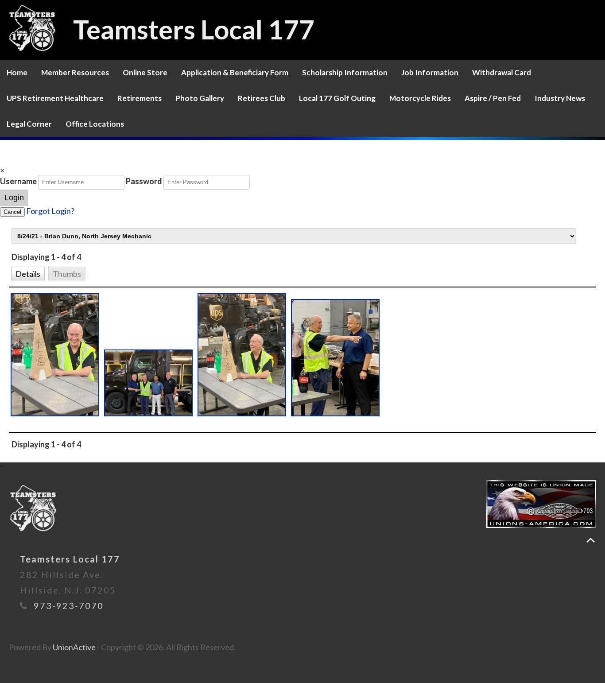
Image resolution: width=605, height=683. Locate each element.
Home (17, 72)
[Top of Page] (590, 540)
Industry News (560, 98)
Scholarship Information (345, 72)
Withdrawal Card (501, 72)
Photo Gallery (199, 98)
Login (14, 197)
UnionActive (74, 647)
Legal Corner (29, 123)
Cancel (12, 212)
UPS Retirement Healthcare (55, 98)
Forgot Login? (50, 211)
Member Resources (75, 72)
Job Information (429, 72)
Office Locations (95, 123)
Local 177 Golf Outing (337, 98)
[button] (28, 273)
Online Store (145, 72)
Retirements (139, 98)
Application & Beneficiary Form (234, 72)
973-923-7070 (69, 605)
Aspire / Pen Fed (493, 98)
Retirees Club (261, 98)
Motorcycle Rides (420, 98)
